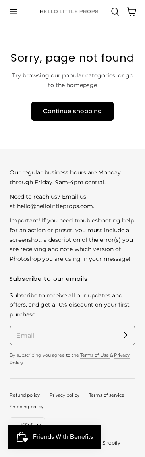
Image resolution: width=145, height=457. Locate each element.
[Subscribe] (125, 335)
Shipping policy (27, 406)
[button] (13, 11)
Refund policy (25, 395)
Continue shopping (72, 111)
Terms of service (106, 395)
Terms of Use (95, 355)
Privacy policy (64, 395)
